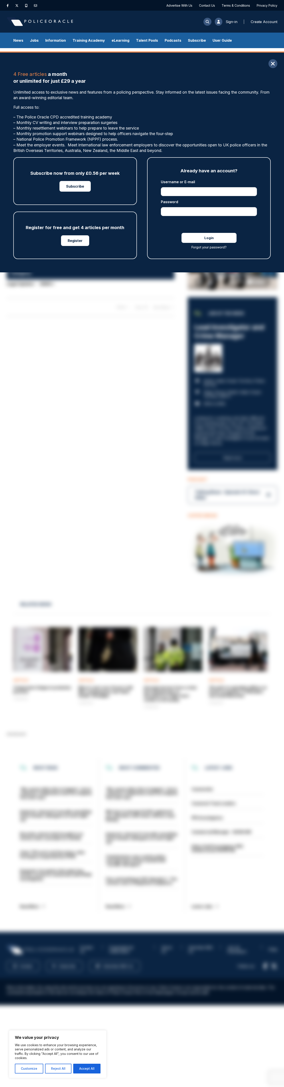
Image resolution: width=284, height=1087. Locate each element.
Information (55, 40)
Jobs (34, 40)
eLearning (120, 40)
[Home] (40, 21)
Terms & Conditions (236, 5)
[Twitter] (16, 5)
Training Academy (89, 40)
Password (169, 202)
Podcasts (173, 40)
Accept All (87, 1068)
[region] (57, 1054)
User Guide (222, 40)
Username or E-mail (178, 182)
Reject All (58, 1068)
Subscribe (197, 40)
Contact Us (207, 5)
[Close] (272, 63)
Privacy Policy (267, 5)
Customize (29, 1068)
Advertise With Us (179, 5)
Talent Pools (147, 40)
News (18, 40)
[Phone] (26, 5)
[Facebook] (8, 5)
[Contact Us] (35, 5)
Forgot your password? (209, 247)
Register (75, 240)
